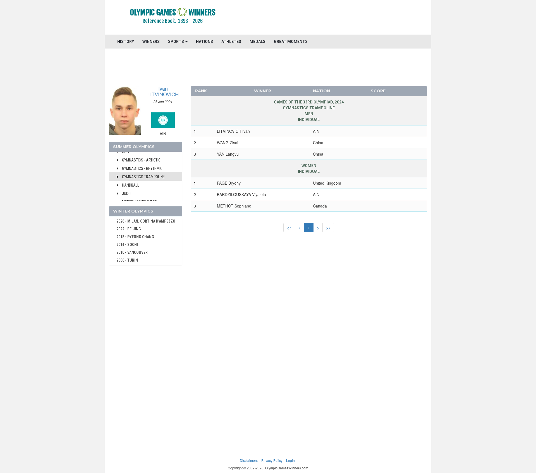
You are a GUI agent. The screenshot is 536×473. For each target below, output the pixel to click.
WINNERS (151, 41)
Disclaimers (249, 460)
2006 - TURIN (127, 260)
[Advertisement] (336, 18)
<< (289, 227)
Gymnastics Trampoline (143, 177)
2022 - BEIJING (128, 229)
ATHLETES (231, 41)
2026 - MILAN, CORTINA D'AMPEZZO (145, 221)
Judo (126, 193)
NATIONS (204, 41)
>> (328, 227)
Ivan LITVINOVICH (163, 91)
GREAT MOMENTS (291, 41)
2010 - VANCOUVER (132, 252)
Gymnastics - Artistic (141, 160)
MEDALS (257, 41)
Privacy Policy (272, 460)
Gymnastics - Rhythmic (142, 168)
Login (290, 460)
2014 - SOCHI (127, 244)
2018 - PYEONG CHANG (135, 237)
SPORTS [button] (176, 41)
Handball (130, 185)
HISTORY (125, 41)
